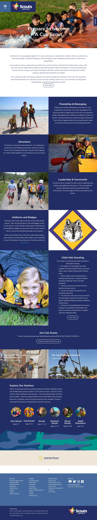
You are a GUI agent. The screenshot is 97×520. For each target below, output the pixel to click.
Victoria (12, 492)
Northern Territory (14, 484)
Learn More (73, 317)
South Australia (14, 488)
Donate (78, 9)
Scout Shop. (24, 243)
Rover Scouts (67, 422)
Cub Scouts (29, 420)
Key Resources (52, 480)
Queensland (13, 486)
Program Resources (34, 480)
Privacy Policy (52, 486)
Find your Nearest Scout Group (48, 341)
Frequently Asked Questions (55, 488)
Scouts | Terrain (33, 488)
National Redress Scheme (54, 484)
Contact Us (51, 490)
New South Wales (14, 482)
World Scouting (33, 495)
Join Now (89, 9)
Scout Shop (32, 486)
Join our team (51, 492)
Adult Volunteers (80, 422)
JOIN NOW (48, 85)
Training (31, 493)
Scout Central (32, 482)
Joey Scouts (16, 421)
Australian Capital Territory (16, 480)
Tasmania (12, 490)
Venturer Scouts (54, 422)
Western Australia (14, 493)
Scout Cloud (32, 484)
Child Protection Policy (54, 482)
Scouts (42, 421)
